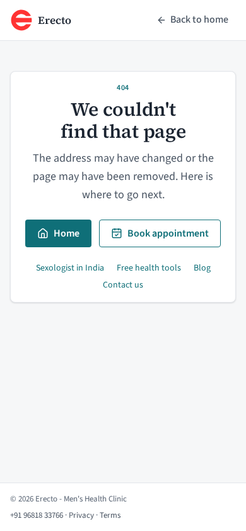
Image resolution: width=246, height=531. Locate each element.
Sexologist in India (70, 268)
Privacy (81, 515)
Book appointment (168, 233)
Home (66, 233)
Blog (202, 268)
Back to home (199, 19)
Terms (110, 515)
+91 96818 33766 (36, 515)
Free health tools (149, 268)
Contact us (123, 285)
